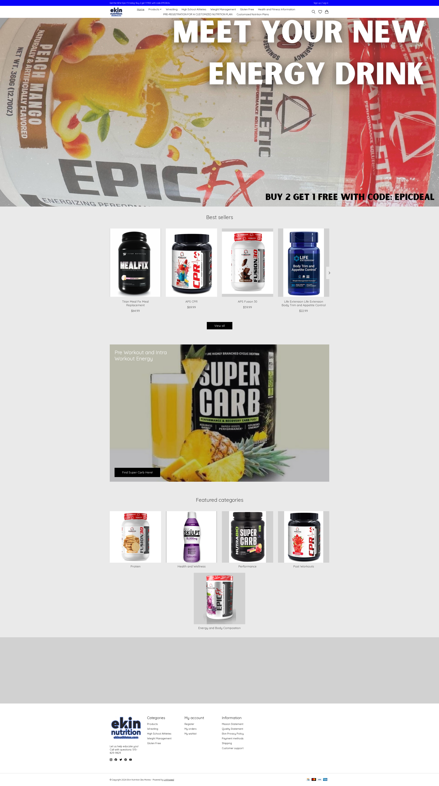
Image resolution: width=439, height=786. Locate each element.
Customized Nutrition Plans (253, 14)
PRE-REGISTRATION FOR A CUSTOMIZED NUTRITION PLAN (197, 14)
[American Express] (325, 779)
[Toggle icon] (313, 12)
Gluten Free (247, 9)
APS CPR (191, 301)
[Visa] (319, 779)
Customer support (233, 748)
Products (152, 724)
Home (140, 9)
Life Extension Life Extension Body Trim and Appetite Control (304, 303)
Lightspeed (169, 779)
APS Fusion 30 (247, 301)
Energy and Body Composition (219, 628)
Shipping (227, 743)
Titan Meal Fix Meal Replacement (135, 303)
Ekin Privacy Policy (233, 733)
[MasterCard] (314, 779)
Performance (247, 566)
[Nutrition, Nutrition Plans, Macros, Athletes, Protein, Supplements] (116, 11)
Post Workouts (303, 566)
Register (189, 724)
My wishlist (191, 733)
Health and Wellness (191, 566)
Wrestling (171, 9)
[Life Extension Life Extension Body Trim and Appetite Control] (303, 262)
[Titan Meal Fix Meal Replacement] (135, 262)
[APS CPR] (191, 262)
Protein (135, 566)
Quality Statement (232, 728)
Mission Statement (232, 724)
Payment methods (233, 738)
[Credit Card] (308, 779)
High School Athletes (194, 9)
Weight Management (223, 9)
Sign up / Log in (321, 3)
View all (219, 325)
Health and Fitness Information (276, 9)
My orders (191, 728)
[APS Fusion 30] (247, 262)
